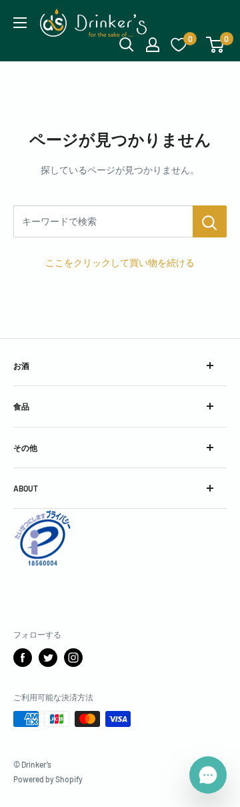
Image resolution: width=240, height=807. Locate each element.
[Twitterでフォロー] (48, 657)
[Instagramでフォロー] (73, 657)
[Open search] (126, 44)
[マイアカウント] (152, 44)
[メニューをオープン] (20, 22)
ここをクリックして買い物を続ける (120, 262)
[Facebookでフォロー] (22, 657)
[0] (215, 45)
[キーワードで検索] (210, 221)
